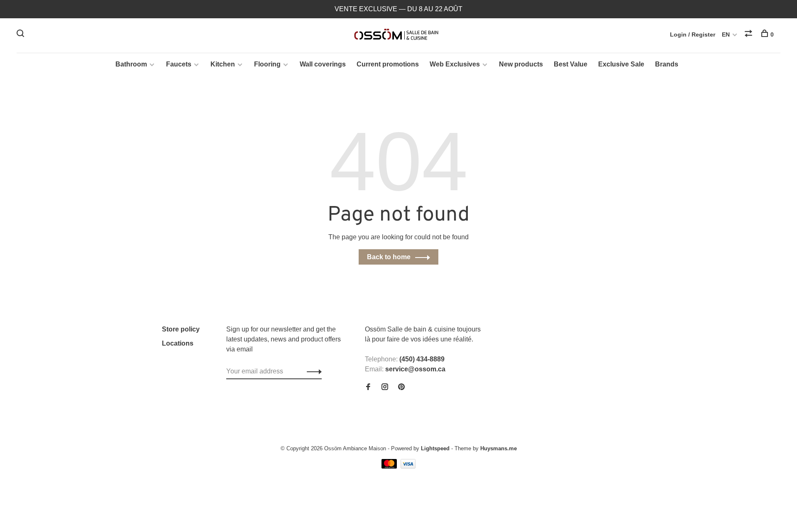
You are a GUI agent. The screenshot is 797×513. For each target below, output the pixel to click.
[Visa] (408, 466)
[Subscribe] (312, 371)
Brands (666, 64)
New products (521, 64)
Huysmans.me (498, 448)
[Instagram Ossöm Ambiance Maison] (384, 387)
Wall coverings (323, 64)
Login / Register (692, 34)
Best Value (570, 64)
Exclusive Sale (621, 64)
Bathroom (131, 64)
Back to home (389, 256)
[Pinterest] (401, 387)
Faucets (178, 64)
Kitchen (222, 64)
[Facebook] (368, 387)
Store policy (181, 329)
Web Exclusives (455, 64)
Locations (177, 343)
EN (726, 34)
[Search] (21, 34)
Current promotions (388, 64)
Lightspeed (435, 448)
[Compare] (749, 34)
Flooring (267, 64)
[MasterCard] (389, 466)
